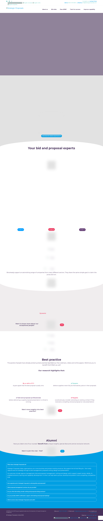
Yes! (60, 410)
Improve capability (89, 9)
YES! (62, 324)
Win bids (54, 9)
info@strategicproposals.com (89, 2)
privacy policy (89, 515)
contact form (93, 1)
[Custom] (11, 1)
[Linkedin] (9, 1)
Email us (20, 229)
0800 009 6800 (72, 2)
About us (45, 9)
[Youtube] (6, 1)
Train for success (75, 9)
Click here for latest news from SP (51, 136)
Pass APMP (63, 9)
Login (95, 515)
